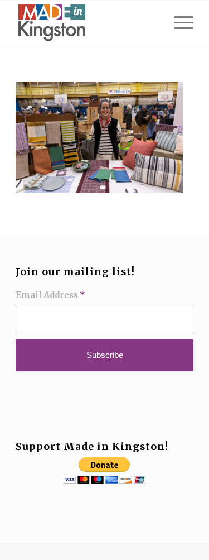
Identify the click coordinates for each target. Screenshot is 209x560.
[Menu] (178, 23)
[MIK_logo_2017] (87, 23)
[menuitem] (178, 23)
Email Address (50, 295)
